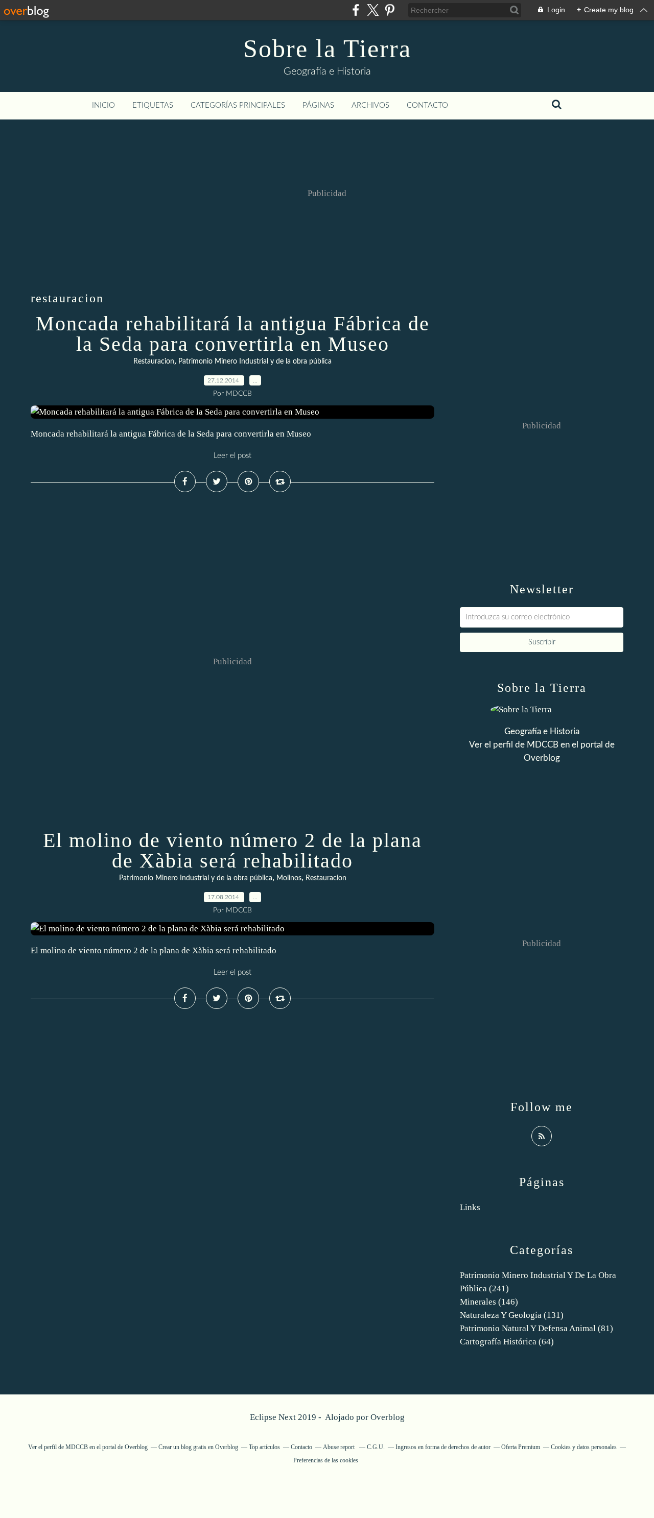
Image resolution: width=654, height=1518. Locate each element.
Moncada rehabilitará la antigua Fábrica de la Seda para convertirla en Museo (233, 333)
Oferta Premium (520, 1447)
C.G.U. (376, 1447)
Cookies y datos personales (584, 1447)
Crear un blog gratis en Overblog (198, 1447)
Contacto (427, 105)
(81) (536, 1328)
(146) (489, 1302)
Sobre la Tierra (327, 48)
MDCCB (542, 744)
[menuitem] (103, 105)
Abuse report (339, 1447)
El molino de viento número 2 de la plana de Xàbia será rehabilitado (232, 850)
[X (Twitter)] (372, 10)
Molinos (288, 878)
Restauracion (153, 361)
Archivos (370, 105)
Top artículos (264, 1447)
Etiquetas (152, 105)
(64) (507, 1341)
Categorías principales (238, 105)
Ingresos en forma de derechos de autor (443, 1447)
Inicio (103, 105)
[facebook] (355, 10)
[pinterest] (389, 10)
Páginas (318, 105)
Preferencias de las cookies (325, 1460)
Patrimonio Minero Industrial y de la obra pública (255, 361)
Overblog (387, 1417)
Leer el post (232, 456)
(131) (512, 1315)
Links (470, 1207)
